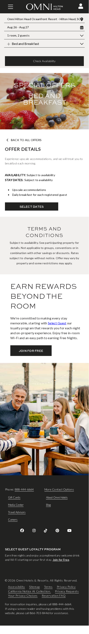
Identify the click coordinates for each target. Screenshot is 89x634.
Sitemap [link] (34, 586)
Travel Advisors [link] (17, 512)
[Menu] (10, 7)
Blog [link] (48, 504)
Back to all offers (26, 140)
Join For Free (31, 351)
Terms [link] (48, 586)
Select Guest (57, 323)
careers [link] (13, 519)
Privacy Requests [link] (67, 591)
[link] (22, 530)
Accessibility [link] (16, 586)
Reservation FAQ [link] (54, 595)
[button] (81, 6)
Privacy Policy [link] (66, 586)
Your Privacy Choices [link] (23, 595)
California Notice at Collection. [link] (29, 591)
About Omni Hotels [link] (57, 497)
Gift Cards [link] (14, 497)
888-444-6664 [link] (24, 489)
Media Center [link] (16, 504)
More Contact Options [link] (59, 489)
